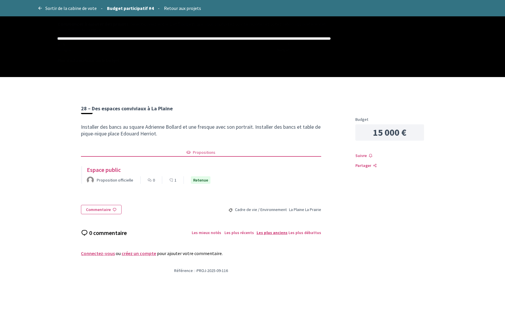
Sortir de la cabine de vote (71, 8)
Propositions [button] (204, 152)
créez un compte (139, 253)
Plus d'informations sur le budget (88, 60)
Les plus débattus (304, 232)
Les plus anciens (272, 232)
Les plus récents (239, 232)
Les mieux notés (206, 232)
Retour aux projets (182, 8)
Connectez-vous (98, 253)
